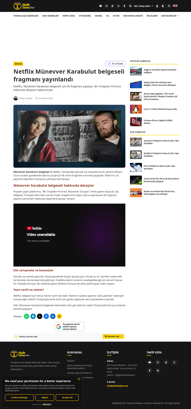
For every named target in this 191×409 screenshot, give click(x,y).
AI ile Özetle (117, 64)
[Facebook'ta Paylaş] (46, 316)
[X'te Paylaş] (39, 316)
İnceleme (152, 15)
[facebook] (124, 6)
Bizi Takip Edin (142, 5)
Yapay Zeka (68, 15)
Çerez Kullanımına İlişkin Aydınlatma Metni (79, 367)
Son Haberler (50, 15)
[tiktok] (112, 6)
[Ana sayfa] (23, 6)
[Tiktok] (166, 362)
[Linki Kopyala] (59, 316)
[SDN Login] (157, 6)
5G (107, 15)
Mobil (98, 15)
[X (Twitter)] (174, 362)
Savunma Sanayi (133, 15)
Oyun (116, 15)
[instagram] (106, 6)
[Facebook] (150, 371)
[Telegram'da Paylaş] (33, 316)
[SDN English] (175, 5)
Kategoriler (168, 15)
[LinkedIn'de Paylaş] (53, 316)
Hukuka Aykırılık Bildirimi (79, 372)
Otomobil (85, 15)
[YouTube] (150, 362)
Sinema (18, 63)
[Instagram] (158, 362)
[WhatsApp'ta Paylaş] (26, 316)
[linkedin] (130, 6)
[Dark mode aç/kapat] (163, 6)
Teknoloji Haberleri (25, 15)
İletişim (71, 360)
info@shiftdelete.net (117, 385)
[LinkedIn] (158, 371)
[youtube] (100, 6)
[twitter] (118, 6)
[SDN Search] (169, 6)
